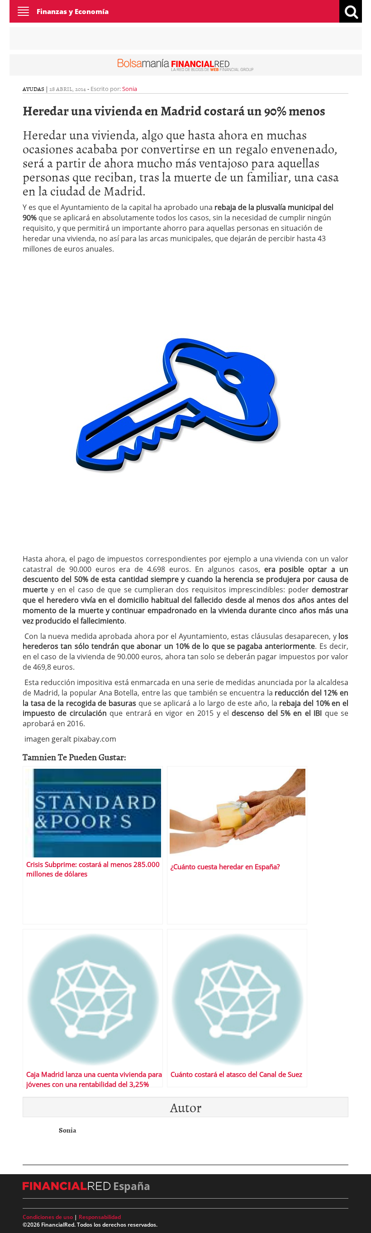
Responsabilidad (100, 1217)
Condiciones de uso (48, 1217)
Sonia (129, 89)
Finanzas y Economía (73, 11)
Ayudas (33, 88)
